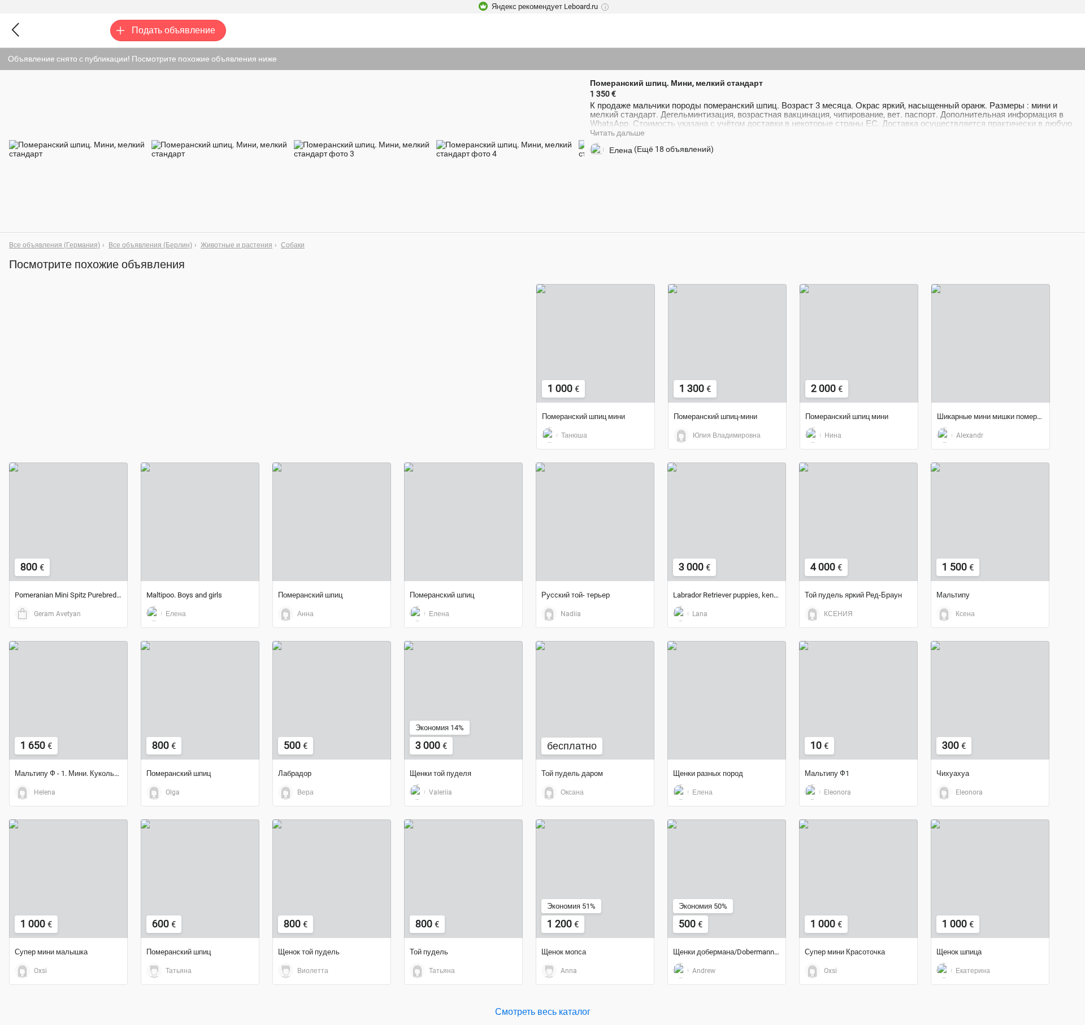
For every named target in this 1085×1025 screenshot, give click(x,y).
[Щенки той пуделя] (463, 700)
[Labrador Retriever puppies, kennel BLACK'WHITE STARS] (726, 522)
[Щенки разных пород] (726, 700)
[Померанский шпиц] (331, 522)
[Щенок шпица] (990, 878)
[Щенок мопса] (595, 878)
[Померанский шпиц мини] (595, 343)
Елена (620, 150)
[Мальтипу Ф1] (858, 700)
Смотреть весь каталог (543, 1011)
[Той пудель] (463, 878)
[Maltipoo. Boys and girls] (200, 522)
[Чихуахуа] (990, 700)
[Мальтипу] (990, 522)
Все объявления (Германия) (54, 245)
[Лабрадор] (331, 700)
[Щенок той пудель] (331, 878)
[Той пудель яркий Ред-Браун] (858, 522)
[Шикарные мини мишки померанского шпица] (990, 343)
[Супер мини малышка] (68, 878)
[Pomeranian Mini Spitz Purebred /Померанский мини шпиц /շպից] (68, 522)
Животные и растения (236, 245)
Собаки (293, 245)
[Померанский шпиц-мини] (727, 343)
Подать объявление (173, 30)
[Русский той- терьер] (595, 522)
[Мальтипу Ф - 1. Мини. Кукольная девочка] (68, 700)
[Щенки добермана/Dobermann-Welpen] (726, 878)
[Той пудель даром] (595, 700)
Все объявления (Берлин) (150, 245)
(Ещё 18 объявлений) (674, 149)
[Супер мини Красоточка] (858, 878)
